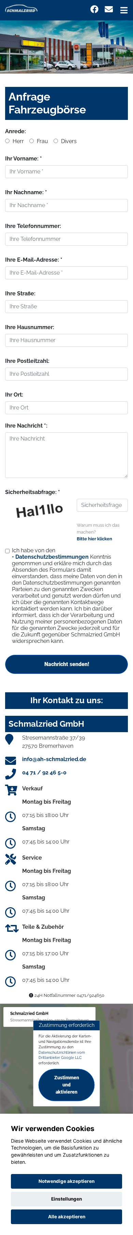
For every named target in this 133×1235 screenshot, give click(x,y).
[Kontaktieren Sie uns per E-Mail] (109, 9)
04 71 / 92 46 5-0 (44, 772)
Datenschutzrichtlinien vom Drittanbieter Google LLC (62, 1055)
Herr (17, 141)
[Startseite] (21, 8)
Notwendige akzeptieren (66, 1181)
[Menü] (124, 10)
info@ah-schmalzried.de (54, 759)
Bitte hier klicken (94, 538)
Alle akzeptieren (66, 1216)
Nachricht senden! (66, 664)
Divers (68, 141)
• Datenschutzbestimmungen (50, 557)
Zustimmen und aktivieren (66, 1085)
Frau (41, 141)
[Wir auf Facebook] (94, 9)
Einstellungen (66, 1199)
